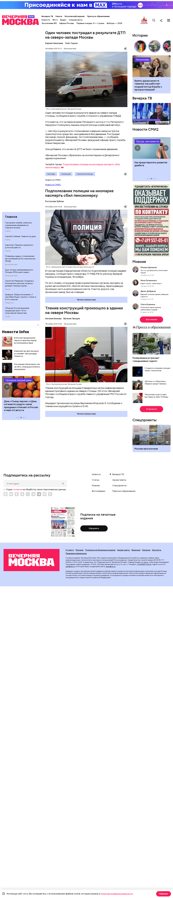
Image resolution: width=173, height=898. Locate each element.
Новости (46, 20)
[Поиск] (153, 20)
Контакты (156, 550)
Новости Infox (15, 331)
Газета (58, 16)
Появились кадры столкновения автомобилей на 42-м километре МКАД (20, 258)
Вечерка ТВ (47, 16)
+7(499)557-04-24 (144, 564)
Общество (9, 303)
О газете (70, 550)
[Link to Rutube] (45, 494)
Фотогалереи (98, 491)
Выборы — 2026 (114, 23)
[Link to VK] (11, 494)
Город (7, 231)
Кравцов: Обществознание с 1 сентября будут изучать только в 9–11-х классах (20, 297)
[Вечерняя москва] (32, 560)
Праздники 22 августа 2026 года (21, 387)
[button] (7, 387)
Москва (51, 174)
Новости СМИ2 (53, 184)
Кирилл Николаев (54, 43)
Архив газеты (119, 480)
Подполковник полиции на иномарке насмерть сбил (82, 166)
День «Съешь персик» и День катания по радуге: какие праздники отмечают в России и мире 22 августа (21, 406)
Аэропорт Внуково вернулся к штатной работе (19, 246)
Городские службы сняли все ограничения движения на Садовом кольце (18, 225)
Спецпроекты (75, 20)
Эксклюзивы (142, 59)
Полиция (66, 174)
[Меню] (168, 20)
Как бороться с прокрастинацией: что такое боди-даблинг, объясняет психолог (151, 66)
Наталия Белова (53, 318)
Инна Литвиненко (149, 280)
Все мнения (151, 319)
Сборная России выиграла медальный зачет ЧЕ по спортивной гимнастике (17, 310)
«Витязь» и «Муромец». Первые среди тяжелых (155, 382)
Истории (140, 35)
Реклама (79, 550)
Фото (55, 20)
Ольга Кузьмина (148, 304)
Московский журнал (75, 16)
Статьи (95, 480)
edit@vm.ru (70, 566)
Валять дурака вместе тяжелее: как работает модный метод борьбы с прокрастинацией (148, 85)
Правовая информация (76, 553)
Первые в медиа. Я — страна (90, 23)
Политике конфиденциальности (117, 893)
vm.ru (146, 562)
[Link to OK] (17, 494)
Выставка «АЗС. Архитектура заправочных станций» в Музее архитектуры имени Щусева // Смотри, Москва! (140, 46)
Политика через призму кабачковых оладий (151, 308)
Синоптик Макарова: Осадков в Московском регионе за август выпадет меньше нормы (19, 283)
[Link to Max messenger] (6, 494)
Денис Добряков (148, 291)
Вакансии (136, 550)
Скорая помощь (85, 174)
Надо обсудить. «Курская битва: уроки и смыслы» (151, 113)
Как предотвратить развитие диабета (151, 148)
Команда (146, 550)
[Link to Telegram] (33, 494)
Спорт (8, 316)
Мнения (139, 261)
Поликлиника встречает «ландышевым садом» (145, 359)
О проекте (151, 409)
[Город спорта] (144, 20)
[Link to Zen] (22, 494)
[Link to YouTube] (28, 494)
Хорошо (163, 893)
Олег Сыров (71, 43)
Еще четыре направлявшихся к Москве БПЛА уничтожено (19, 271)
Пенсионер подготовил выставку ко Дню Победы (156, 395)
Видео (63, 20)
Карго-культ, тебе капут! (151, 283)
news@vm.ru (111, 566)
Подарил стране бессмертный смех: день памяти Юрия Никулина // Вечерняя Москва (154, 46)
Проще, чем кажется (147, 141)
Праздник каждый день (18, 380)
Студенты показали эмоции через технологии (157, 369)
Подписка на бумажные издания (100, 550)
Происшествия (11, 265)
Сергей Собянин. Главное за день (20, 236)
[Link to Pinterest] (50, 494)
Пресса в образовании (98, 16)
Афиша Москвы (66, 23)
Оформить (94, 528)
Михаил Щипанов (149, 267)
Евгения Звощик (71, 318)
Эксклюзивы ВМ (49, 23)
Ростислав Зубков (54, 201)
